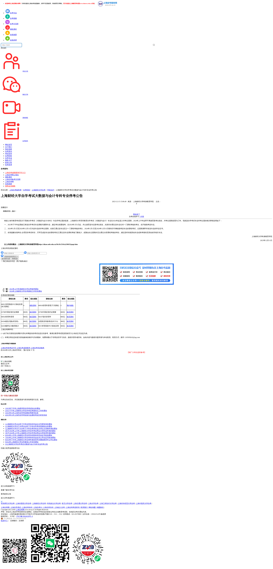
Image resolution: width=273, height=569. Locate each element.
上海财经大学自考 (38, 190)
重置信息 (15, 259)
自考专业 (8, 158)
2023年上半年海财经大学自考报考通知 (23, 289)
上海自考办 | (38, 507)
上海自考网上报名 (12, 175)
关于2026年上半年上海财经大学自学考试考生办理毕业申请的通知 (30, 431)
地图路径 (100, 507)
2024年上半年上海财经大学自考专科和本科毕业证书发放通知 (28, 435)
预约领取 (70, 305)
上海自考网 (9, 181)
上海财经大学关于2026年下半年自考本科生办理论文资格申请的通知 (31, 428)
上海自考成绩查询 (23, 348)
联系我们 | (85, 507)
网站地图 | (93, 507)
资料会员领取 (10, 186)
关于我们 (8, 147)
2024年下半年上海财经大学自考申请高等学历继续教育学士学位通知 (31, 440)
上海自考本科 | (27, 507)
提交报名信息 (6, 259)
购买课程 (33, 312)
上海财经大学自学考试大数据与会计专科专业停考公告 (26, 444)
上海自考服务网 (15, 190)
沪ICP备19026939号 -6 (24, 516)
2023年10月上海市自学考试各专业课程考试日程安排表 (26, 415)
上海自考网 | (6, 507)
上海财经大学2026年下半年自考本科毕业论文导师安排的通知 (28, 424)
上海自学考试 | (16, 507)
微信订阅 (25, 94)
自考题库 (25, 141)
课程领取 (25, 117)
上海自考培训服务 (37, 348)
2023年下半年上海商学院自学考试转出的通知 (22, 408)
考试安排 (8, 153)
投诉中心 (4, 521)
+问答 (142, 216)
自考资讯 (8, 151)
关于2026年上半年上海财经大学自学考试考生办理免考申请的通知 (30, 433)
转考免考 (8, 165)
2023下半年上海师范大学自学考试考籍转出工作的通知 (26, 411)
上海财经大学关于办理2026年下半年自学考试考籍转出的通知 (28, 426)
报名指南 (8, 149)
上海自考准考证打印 (8, 348)
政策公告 (8, 162)
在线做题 (8, 184)
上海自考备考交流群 (12, 179)
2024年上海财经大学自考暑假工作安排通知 (25, 291)
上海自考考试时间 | (73, 507)
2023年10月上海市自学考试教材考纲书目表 (21, 413)
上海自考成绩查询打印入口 (15, 173)
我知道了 (136, 214)
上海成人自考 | (60, 507)
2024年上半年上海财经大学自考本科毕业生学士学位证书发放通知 (30, 437)
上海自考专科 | (48, 507)
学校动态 (50, 190)
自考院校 (8, 156)
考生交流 (25, 71)
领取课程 (8, 177)
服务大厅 (8, 160)
